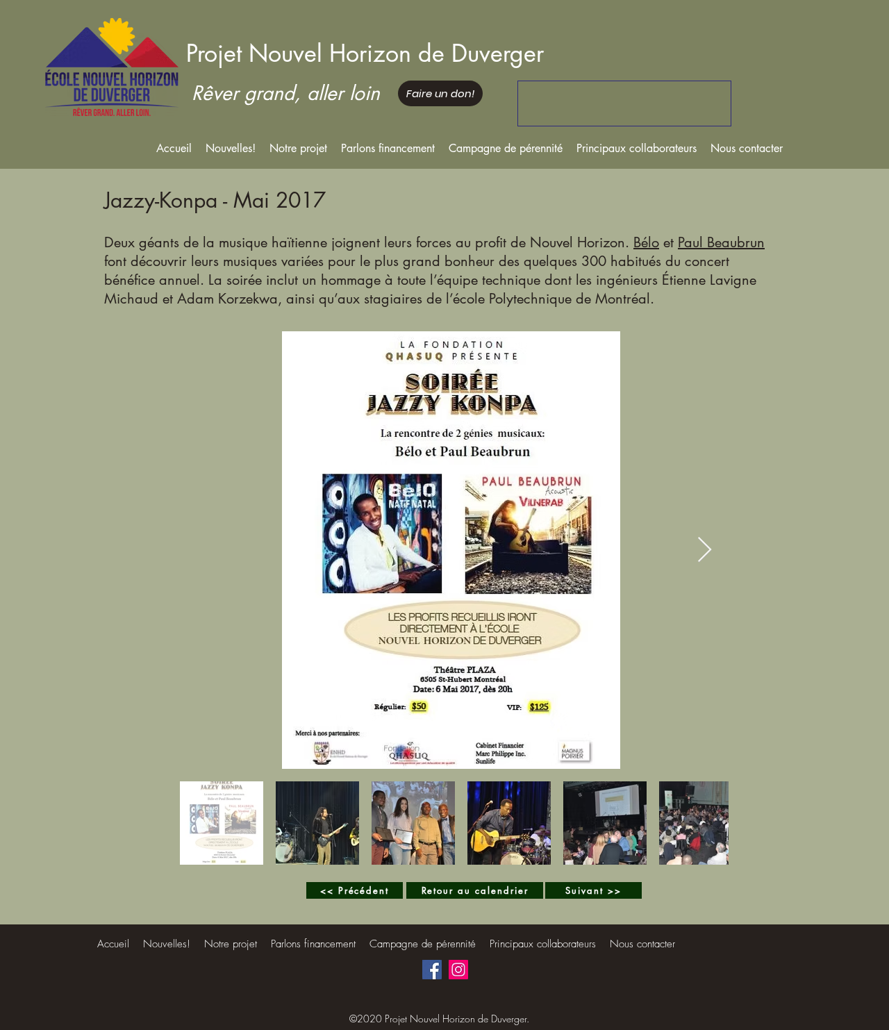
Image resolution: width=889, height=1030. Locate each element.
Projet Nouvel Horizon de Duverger (365, 53)
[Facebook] (432, 969)
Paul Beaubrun (721, 242)
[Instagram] (458, 969)
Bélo (646, 242)
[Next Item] (705, 550)
